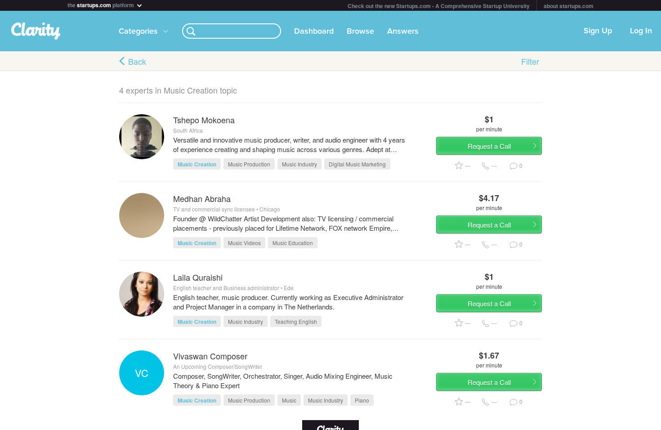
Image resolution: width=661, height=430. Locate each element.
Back (137, 61)
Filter (530, 61)
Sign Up (598, 31)
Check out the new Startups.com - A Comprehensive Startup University (439, 6)
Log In (641, 31)
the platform (101, 4)
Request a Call (489, 146)
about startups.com (569, 6)
